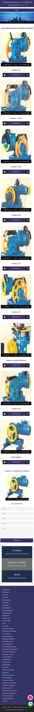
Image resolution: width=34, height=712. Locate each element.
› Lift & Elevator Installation (9, 693)
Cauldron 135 (16, 263)
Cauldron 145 (16, 312)
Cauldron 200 (16, 215)
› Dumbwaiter (5, 605)
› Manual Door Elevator (8, 696)
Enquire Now (16, 75)
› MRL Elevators (6, 618)
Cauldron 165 (16, 409)
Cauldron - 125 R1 (16, 118)
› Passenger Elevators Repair (9, 683)
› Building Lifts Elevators (8, 628)
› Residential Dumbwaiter (8, 639)
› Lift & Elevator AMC (7, 688)
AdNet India (27, 709)
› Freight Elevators (6, 659)
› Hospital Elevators (7, 613)
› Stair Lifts (4, 701)
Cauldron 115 (16, 70)
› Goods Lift (5, 595)
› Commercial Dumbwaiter (8, 652)
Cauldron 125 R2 (16, 167)
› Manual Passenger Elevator (9, 646)
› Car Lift (4, 623)
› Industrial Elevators (7, 644)
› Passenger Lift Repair (7, 680)
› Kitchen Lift (5, 602)
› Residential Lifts (6, 600)
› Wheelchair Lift (6, 662)
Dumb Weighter (16, 457)
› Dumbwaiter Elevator (8, 641)
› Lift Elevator (5, 672)
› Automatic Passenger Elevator (10, 649)
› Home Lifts (5, 597)
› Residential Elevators (7, 636)
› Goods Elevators (6, 621)
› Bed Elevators (6, 615)
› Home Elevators (6, 633)
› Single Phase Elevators (8, 670)
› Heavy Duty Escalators (8, 654)
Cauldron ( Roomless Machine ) (16, 360)
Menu (17, 10)
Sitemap (4, 709)
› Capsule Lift (5, 626)
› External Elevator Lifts (8, 698)
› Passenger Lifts (6, 589)
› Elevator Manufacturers (8, 675)
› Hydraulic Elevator (7, 657)
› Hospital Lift (5, 592)
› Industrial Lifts (6, 665)
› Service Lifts (5, 667)
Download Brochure (14, 5)
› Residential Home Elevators (9, 631)
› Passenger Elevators (7, 610)
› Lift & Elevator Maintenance (9, 690)
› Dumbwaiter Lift (6, 608)
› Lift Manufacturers (7, 677)
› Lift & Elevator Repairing (8, 685)
